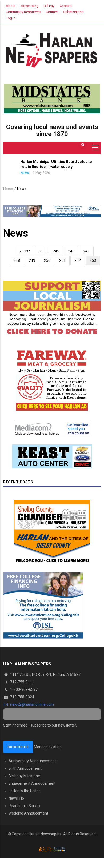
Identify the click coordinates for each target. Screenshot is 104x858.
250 (48, 260)
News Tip (16, 798)
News (14, 173)
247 (87, 251)
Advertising (29, 6)
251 (63, 260)
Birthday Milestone (24, 776)
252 (78, 260)
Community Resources (23, 12)
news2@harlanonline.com (31, 704)
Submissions (73, 12)
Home (8, 189)
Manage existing (48, 747)
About (10, 6)
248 (18, 260)
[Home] (52, 49)
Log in (10, 18)
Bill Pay (49, 6)
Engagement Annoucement (32, 783)
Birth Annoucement (25, 768)
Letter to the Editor (24, 791)
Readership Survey (24, 806)
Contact (52, 12)
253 (95, 261)
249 (33, 260)
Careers (65, 6)
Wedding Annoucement (28, 813)
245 (57, 251)
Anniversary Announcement (32, 761)
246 (72, 251)
